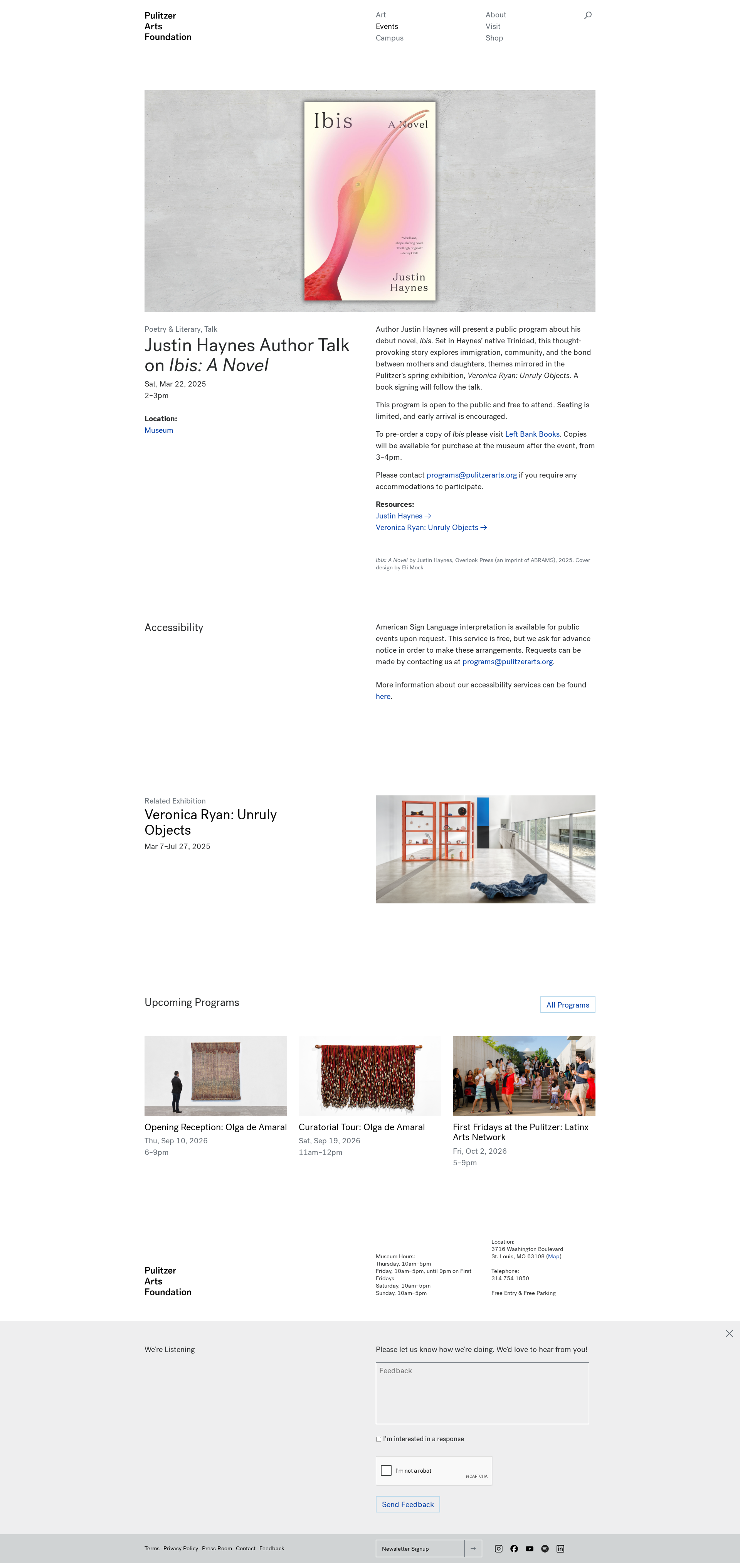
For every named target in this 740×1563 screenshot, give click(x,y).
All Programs (568, 1005)
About (496, 15)
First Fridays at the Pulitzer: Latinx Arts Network (521, 1132)
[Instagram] (499, 1548)
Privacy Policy (180, 1548)
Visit (493, 26)
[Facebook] (514, 1548)
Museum (159, 430)
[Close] (729, 1333)
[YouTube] (529, 1548)
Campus (390, 38)
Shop (494, 38)
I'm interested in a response (423, 1439)
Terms (152, 1548)
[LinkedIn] (560, 1548)
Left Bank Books (532, 434)
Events (387, 26)
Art (381, 15)
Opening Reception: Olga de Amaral (216, 1127)
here (383, 696)
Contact (246, 1548)
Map (554, 1256)
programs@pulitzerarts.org (507, 662)
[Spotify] (545, 1548)
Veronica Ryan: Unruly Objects (428, 527)
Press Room (217, 1548)
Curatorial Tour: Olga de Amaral (362, 1127)
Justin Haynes (400, 516)
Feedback (271, 1548)
